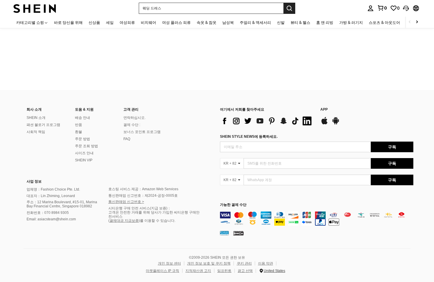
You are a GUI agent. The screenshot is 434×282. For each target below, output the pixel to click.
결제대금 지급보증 (124, 221)
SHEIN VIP (83, 160)
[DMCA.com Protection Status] (238, 233)
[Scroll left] (410, 22)
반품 (78, 125)
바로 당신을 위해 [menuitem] (68, 22)
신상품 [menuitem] (94, 22)
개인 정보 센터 (169, 263)
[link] (382, 8)
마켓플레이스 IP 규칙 (162, 271)
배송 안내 (82, 118)
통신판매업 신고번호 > (126, 202)
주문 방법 (82, 139)
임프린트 (224, 271)
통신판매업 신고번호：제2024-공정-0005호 (143, 196)
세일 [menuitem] (110, 22)
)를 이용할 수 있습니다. (157, 221)
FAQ (126, 139)
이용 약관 (265, 263)
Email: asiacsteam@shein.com (51, 219)
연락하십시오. (134, 118)
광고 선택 (245, 271)
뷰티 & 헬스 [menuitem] (300, 22)
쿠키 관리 (244, 263)
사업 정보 (34, 181)
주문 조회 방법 (86, 146)
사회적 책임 (36, 132)
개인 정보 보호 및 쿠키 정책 (209, 263)
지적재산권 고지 (198, 271)
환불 (78, 132)
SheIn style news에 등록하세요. (249, 137)
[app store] (324, 124)
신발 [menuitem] (281, 22)
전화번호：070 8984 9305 (48, 213)
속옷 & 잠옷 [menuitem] (206, 22)
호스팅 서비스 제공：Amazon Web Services (143, 189)
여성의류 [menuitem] (127, 22)
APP (324, 110)
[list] (267, 121)
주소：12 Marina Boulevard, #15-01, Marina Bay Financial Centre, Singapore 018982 (62, 204)
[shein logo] (34, 8)
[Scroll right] (417, 22)
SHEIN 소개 (36, 118)
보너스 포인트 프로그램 (142, 132)
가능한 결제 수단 (233, 205)
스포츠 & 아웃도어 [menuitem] (384, 22)
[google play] (336, 124)
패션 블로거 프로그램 (43, 125)
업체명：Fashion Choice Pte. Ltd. (53, 189)
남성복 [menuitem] (228, 22)
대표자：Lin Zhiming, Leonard (51, 196)
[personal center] (370, 8)
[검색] (289, 8)
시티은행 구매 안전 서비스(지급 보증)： (139, 208)
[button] (405, 8)
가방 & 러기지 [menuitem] (351, 22)
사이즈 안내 (84, 153)
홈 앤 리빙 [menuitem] (324, 22)
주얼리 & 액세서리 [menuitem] (255, 22)
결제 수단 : (131, 125)
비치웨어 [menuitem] (148, 22)
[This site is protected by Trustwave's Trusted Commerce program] (224, 233)
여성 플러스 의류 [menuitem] (176, 22)
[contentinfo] (316, 219)
